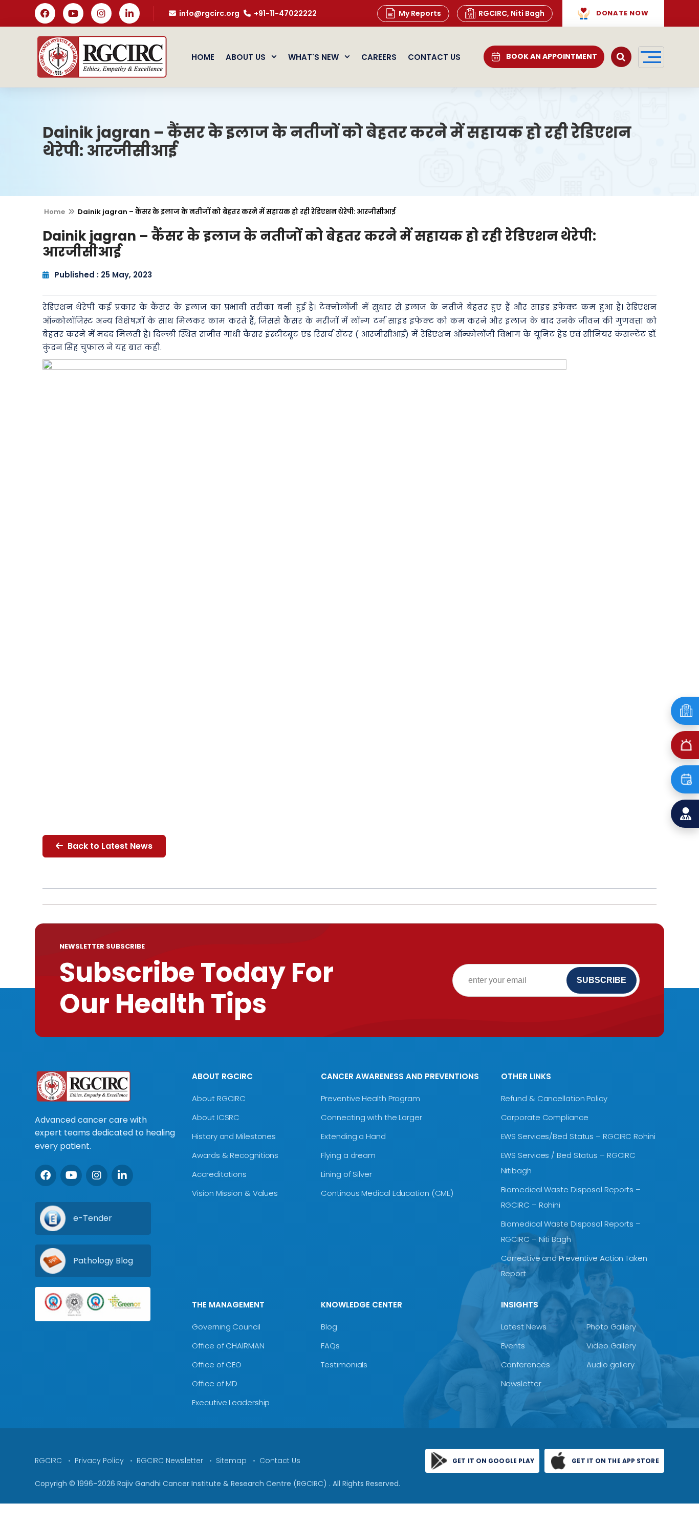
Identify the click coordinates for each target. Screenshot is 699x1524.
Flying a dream (348, 1155)
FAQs (330, 1345)
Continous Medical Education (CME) (387, 1193)
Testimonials (344, 1364)
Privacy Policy (99, 1460)
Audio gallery (610, 1364)
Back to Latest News (108, 846)
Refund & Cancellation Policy (554, 1098)
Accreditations (219, 1174)
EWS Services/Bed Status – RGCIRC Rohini (578, 1136)
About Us (246, 57)
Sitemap (231, 1460)
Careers (379, 57)
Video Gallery (611, 1345)
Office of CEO (217, 1364)
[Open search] (621, 57)
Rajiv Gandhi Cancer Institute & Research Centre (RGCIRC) (223, 1483)
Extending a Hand (353, 1136)
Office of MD (214, 1383)
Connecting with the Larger (371, 1117)
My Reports (420, 13)
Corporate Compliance (544, 1117)
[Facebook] (45, 13)
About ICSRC (215, 1117)
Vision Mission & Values (235, 1193)
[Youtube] (71, 1175)
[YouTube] (73, 13)
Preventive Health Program (370, 1098)
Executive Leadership (231, 1402)
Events (513, 1345)
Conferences (525, 1364)
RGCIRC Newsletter (170, 1460)
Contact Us (434, 57)
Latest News (524, 1326)
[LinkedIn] (129, 13)
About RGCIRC (219, 1098)
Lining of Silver (346, 1174)
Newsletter (521, 1383)
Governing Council (226, 1326)
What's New (313, 57)
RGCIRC (48, 1460)
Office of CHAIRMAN (228, 1345)
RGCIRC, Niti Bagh (511, 13)
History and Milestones (234, 1136)
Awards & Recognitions (235, 1155)
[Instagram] (101, 13)
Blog (329, 1326)
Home (202, 57)
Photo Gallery (611, 1326)
